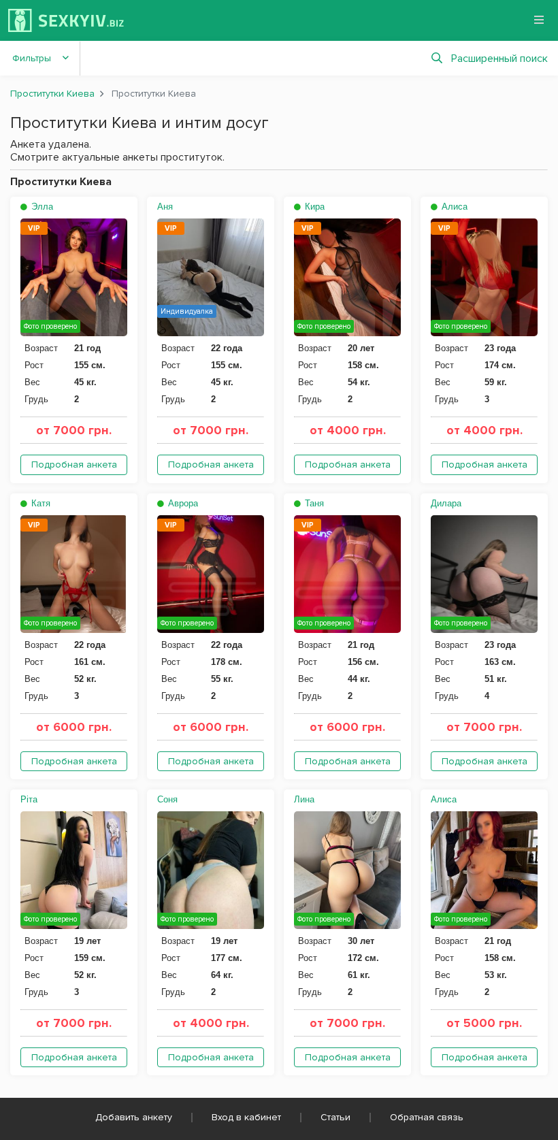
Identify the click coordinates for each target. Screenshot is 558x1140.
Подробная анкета (74, 464)
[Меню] (539, 20)
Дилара (446, 503)
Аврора (181, 503)
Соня (167, 799)
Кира (313, 206)
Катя (39, 503)
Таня (313, 503)
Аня (165, 206)
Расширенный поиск (499, 58)
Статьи (335, 1117)
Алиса (453, 206)
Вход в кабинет (246, 1117)
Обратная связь (426, 1117)
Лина (304, 799)
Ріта (28, 799)
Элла (41, 206)
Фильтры (31, 58)
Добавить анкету (133, 1117)
